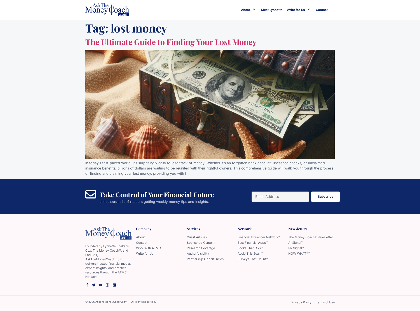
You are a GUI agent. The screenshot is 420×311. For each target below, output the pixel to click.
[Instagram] (107, 285)
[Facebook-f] (87, 285)
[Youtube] (100, 285)
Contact (322, 10)
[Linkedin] (114, 285)
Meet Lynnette (271, 10)
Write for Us (296, 10)
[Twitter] (94, 285)
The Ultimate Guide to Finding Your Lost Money (171, 41)
